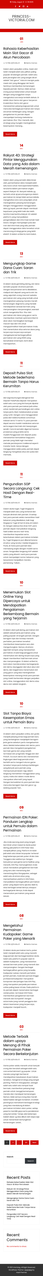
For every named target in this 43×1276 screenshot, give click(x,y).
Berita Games (31, 63)
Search (10, 1156)
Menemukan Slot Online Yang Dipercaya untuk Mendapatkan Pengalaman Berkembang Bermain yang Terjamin (21, 605)
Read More (10, 134)
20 (26, 1142)
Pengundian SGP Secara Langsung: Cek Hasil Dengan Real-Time (21, 490)
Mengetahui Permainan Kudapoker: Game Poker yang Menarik (19, 932)
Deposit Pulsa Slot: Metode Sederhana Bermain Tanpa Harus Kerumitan (21, 379)
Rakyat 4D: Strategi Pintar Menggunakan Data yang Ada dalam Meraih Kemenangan (21, 162)
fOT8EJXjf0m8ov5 (12, 63)
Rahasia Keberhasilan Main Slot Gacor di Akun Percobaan (21, 53)
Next (34, 1142)
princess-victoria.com (22, 18)
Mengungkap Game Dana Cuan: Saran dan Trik (19, 268)
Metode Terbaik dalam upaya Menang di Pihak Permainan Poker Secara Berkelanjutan (20, 1045)
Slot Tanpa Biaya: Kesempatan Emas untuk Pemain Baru (18, 717)
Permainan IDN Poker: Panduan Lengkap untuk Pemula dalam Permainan (20, 824)
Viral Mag (28, 1270)
